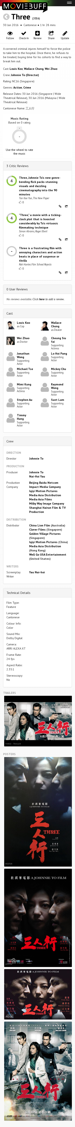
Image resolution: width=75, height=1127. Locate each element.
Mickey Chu (58, 369)
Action (17, 87)
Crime (27, 87)
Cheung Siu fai (58, 340)
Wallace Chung (34, 69)
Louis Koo (16, 69)
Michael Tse (25, 369)
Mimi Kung (24, 384)
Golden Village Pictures (45, 534)
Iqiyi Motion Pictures (43, 491)
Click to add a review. (48, 299)
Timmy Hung (21, 417)
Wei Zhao (51, 69)
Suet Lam (57, 400)
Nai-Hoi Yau (37, 476)
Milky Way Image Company (46, 503)
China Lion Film (39, 525)
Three (20, 16)
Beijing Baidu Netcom (43, 483)
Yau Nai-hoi (37, 572)
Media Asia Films (40, 499)
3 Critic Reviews (17, 166)
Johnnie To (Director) (25, 75)
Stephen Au (24, 400)
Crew (10, 441)
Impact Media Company (45, 487)
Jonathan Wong (23, 355)
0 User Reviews (17, 289)
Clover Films (37, 529)
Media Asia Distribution (45, 495)
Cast (9, 313)
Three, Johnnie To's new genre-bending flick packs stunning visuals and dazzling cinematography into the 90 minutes (39, 186)
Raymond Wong (57, 386)
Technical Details (18, 593)
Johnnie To (36, 458)
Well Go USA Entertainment (47, 554)
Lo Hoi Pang (59, 353)
